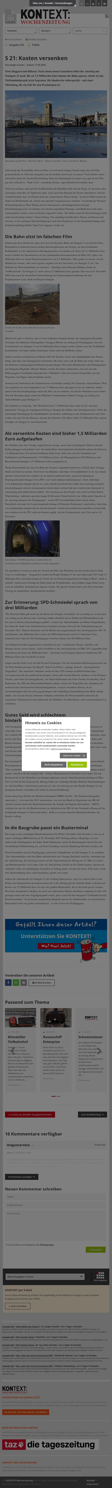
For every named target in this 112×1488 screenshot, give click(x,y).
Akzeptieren (77, 764)
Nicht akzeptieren (54, 764)
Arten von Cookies (71, 755)
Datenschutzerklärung (61, 749)
